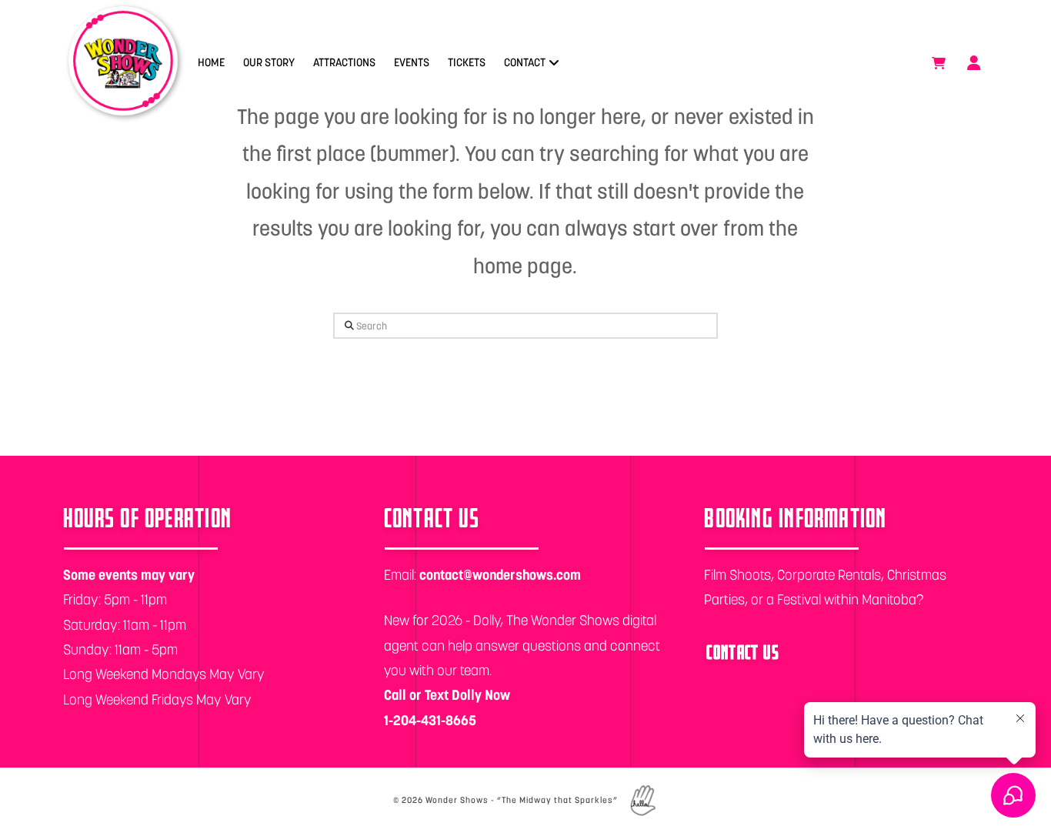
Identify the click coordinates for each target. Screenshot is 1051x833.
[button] (938, 63)
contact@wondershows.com (500, 575)
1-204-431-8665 (430, 720)
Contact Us (742, 651)
